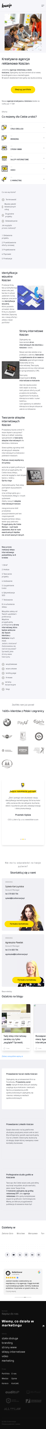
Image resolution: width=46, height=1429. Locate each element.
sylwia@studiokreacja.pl (15, 898)
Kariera (5, 1383)
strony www (9, 1347)
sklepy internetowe (13, 1352)
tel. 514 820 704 (11, 950)
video (5, 1356)
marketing (8, 1360)
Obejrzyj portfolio (23, 90)
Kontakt (15, 1383)
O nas (13, 1374)
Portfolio (6, 1374)
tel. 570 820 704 (11, 894)
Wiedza (5, 1378)
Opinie (14, 1378)
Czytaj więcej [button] (11, 1291)
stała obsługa (10, 1338)
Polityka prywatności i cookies (11, 1424)
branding (7, 1343)
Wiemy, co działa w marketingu (18, 1323)
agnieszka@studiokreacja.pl (16, 954)
